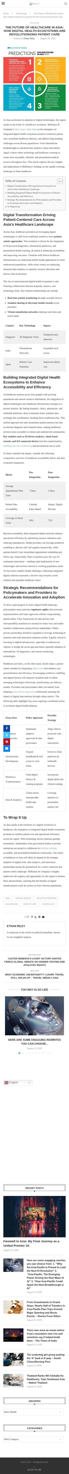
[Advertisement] (34, 1139)
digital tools (38, 668)
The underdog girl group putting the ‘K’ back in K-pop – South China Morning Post (45, 1358)
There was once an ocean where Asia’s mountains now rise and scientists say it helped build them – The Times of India (45, 1335)
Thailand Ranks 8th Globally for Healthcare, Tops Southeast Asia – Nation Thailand (46, 1379)
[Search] (65, 4)
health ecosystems (47, 898)
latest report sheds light (26, 129)
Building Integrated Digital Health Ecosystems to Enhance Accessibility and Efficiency (33, 194)
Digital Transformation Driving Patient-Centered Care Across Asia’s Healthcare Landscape (31, 187)
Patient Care (29, 904)
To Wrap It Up (13, 206)
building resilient (48, 848)
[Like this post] (28, 917)
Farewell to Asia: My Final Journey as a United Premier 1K (31, 1243)
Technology (21, 13)
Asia (8, 898)
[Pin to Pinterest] (6, 741)
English (13, 1082)
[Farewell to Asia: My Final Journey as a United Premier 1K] (34, 1216)
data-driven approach (24, 692)
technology (48, 904)
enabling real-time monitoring (17, 446)
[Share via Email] (6, 748)
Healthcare (12, 904)
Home (6, 13)
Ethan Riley (29, 38)
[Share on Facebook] (6, 728)
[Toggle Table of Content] (58, 181)
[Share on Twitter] (6, 735)
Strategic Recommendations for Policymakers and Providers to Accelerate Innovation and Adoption (34, 201)
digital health (23, 898)
